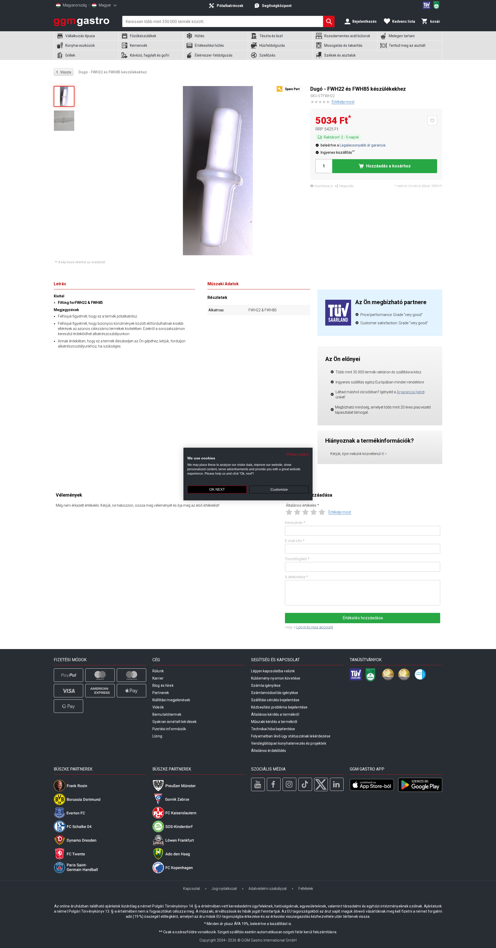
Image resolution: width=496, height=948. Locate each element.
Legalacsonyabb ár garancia (362, 145)
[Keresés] (329, 21)
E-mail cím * (295, 541)
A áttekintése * (296, 577)
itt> (384, 454)
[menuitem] (86, 36)
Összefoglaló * (297, 559)
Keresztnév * (295, 523)
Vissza (63, 71)
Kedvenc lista (403, 21)
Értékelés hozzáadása (363, 617)
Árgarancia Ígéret (410, 392)
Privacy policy (297, 454)
